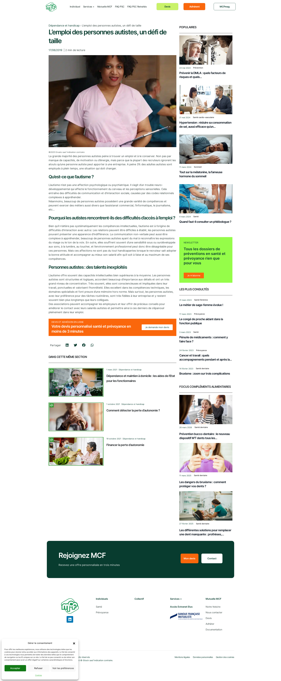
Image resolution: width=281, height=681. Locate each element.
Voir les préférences (63, 668)
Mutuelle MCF (104, 6)
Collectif (139, 598)
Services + (88, 6)
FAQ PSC (119, 6)
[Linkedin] (70, 619)
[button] (74, 643)
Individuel (75, 6)
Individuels (102, 598)
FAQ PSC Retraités (137, 6)
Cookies (38, 675)
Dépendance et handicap (64, 25)
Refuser (38, 668)
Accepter (15, 668)
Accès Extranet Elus (181, 606)
